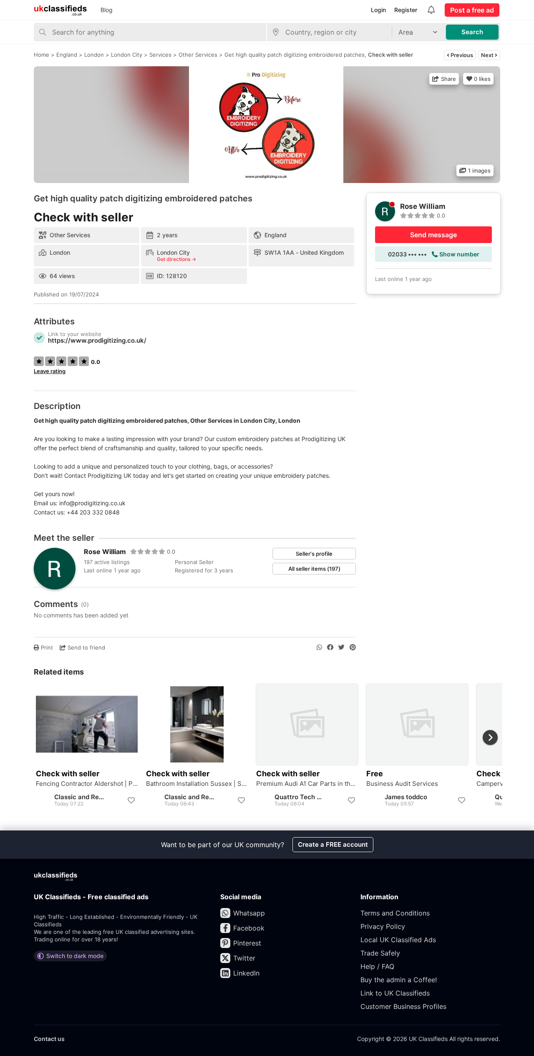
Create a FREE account (333, 844)
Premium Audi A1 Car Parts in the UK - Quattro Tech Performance (307, 784)
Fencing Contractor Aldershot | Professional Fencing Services (87, 784)
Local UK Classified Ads (398, 940)
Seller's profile (314, 553)
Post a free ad (472, 10)
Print (46, 647)
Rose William (105, 551)
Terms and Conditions (395, 913)
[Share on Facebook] (330, 647)
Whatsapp (249, 913)
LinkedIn (246, 973)
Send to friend (85, 647)
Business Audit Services (402, 784)
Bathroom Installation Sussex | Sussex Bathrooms (197, 784)
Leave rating (49, 371)
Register (405, 9)
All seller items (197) (314, 568)
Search (472, 32)
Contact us (49, 1038)
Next (488, 55)
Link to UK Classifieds (395, 993)
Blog (107, 9)
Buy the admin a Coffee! (398, 980)
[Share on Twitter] (341, 647)
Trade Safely (380, 953)
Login (378, 9)
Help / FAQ (377, 966)
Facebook (248, 928)
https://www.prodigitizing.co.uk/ (97, 340)
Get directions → (176, 259)
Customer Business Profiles (403, 1006)
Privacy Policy (382, 926)
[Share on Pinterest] (353, 647)
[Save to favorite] (131, 800)
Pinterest (247, 943)
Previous (461, 55)
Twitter (244, 958)
